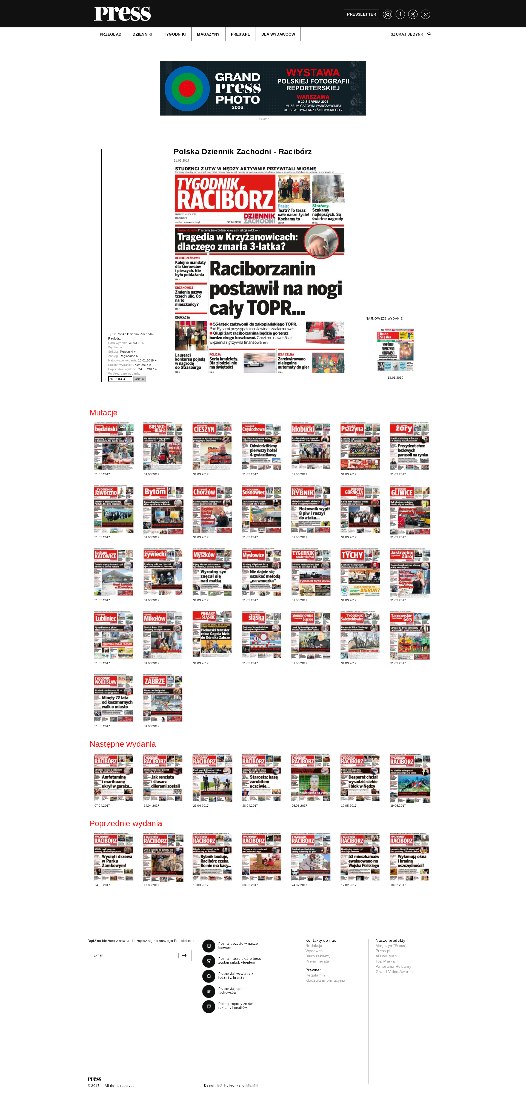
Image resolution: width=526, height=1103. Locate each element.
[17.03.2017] (163, 857)
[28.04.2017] (262, 777)
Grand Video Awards (394, 971)
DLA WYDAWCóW (278, 34)
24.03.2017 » (147, 369)
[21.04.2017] (212, 777)
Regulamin (315, 975)
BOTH (222, 1085)
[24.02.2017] (311, 857)
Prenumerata (317, 961)
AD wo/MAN (386, 956)
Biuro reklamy (317, 956)
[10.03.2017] (212, 857)
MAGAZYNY (208, 34)
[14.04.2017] (163, 777)
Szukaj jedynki (408, 34)
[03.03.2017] (262, 857)
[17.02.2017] (360, 857)
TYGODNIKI (175, 34)
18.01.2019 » (147, 360)
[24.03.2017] (114, 857)
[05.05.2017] (311, 777)
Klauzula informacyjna (325, 980)
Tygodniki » (128, 351)
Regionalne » (129, 356)
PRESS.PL (240, 34)
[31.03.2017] (114, 446)
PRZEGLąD (110, 34)
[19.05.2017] (410, 778)
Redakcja (313, 945)
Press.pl (383, 951)
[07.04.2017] (114, 777)
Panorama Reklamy (393, 966)
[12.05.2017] (360, 777)
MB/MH (252, 1085)
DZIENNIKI (143, 34)
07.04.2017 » (142, 364)
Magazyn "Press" (391, 945)
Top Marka (385, 961)
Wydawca (314, 951)
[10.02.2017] (410, 857)
